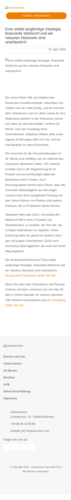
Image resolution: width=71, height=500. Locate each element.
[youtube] (15, 447)
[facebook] (23, 447)
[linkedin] (6, 447)
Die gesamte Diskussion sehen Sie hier (30, 275)
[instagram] (31, 447)
